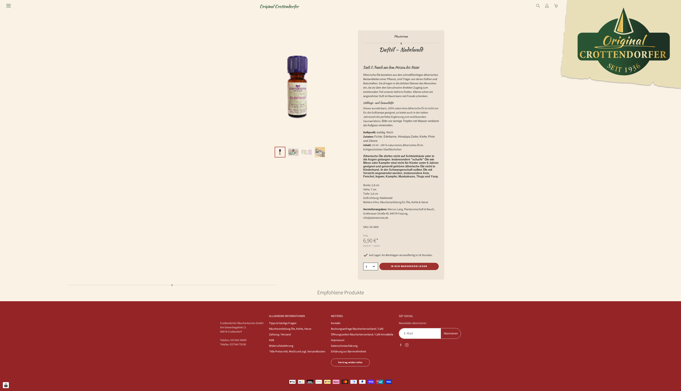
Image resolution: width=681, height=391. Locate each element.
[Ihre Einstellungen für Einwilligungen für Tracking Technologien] (6, 385)
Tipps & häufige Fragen (283, 323)
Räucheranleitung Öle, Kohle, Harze (290, 329)
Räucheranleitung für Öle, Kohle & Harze (404, 202)
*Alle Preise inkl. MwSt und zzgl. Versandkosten (297, 351)
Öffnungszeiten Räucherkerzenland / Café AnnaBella (362, 334)
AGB (271, 340)
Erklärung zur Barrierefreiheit (348, 351)
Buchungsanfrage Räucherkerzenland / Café (357, 329)
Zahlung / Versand (280, 334)
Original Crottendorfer (279, 6)
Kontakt (335, 323)
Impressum (337, 340)
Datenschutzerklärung (344, 346)
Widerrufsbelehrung (281, 346)
